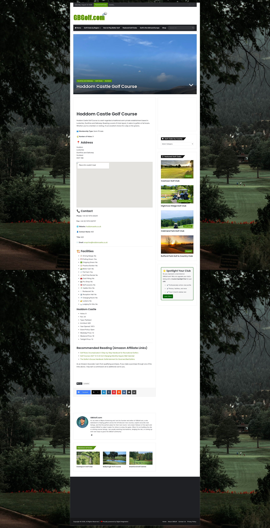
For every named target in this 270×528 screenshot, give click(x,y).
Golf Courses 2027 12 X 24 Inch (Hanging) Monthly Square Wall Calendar (107, 356)
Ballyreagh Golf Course (112, 467)
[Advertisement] (156, 13)
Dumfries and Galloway (85, 81)
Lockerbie (86, 383)
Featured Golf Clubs (130, 28)
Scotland (108, 81)
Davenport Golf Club (85, 467)
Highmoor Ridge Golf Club (173, 205)
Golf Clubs (98, 81)
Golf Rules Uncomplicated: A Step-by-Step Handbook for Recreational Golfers (109, 353)
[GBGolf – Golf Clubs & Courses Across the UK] (92, 15)
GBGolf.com (96, 417)
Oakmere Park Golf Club (117, 5)
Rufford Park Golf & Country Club (177, 256)
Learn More (168, 296)
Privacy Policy (191, 521)
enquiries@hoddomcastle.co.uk (95, 242)
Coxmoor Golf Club (170, 181)
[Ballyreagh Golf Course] (114, 458)
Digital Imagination (122, 521)
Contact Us (182, 521)
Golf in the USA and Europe (149, 28)
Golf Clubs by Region (91, 28)
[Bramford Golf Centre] (141, 458)
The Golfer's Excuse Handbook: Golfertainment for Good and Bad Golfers (107, 359)
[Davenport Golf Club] (88, 458)
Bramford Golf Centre (137, 467)
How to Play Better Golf (111, 28)
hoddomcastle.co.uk (93, 226)
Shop (164, 28)
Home (78, 28)
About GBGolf (172, 521)
